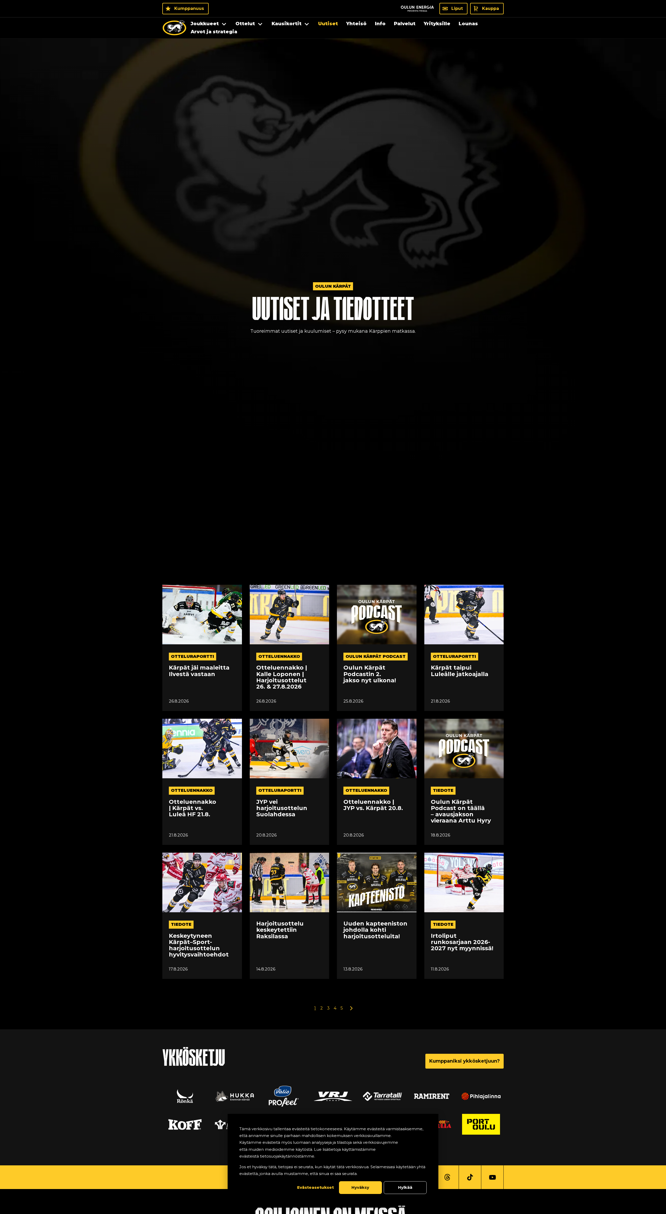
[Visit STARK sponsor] (431, 1096)
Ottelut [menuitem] (245, 24)
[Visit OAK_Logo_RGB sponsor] (184, 1124)
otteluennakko (279, 656)
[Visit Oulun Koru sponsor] (382, 1096)
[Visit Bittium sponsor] (234, 1096)
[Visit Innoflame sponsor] (333, 1096)
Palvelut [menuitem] (404, 24)
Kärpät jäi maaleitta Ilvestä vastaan (199, 671)
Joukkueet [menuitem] (205, 24)
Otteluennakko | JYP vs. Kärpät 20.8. (373, 805)
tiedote (443, 790)
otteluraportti (192, 656)
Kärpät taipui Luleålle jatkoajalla (459, 671)
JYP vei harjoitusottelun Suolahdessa (281, 808)
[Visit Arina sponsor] (184, 1096)
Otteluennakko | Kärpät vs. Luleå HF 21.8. (192, 808)
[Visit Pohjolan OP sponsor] (481, 1124)
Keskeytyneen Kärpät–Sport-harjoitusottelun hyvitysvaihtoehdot (199, 945)
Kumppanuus (189, 8)
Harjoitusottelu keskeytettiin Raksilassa (280, 930)
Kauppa (490, 8)
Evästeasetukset (315, 1187)
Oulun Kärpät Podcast (375, 656)
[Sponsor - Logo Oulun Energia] (417, 9)
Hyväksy (360, 1187)
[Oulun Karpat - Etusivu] (174, 28)
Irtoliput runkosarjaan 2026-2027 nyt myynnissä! (462, 942)
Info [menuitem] (380, 24)
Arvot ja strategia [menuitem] (214, 32)
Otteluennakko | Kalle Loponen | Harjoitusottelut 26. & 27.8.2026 (281, 677)
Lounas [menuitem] (468, 24)
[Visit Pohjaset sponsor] (481, 1096)
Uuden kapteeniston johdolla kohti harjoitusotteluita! (375, 930)
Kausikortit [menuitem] (287, 24)
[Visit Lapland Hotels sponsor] (283, 1096)
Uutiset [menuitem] (328, 24)
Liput (457, 8)
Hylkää (405, 1187)
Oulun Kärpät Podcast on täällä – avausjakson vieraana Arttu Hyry (461, 811)
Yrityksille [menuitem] (437, 24)
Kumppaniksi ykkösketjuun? (464, 1061)
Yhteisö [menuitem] (356, 24)
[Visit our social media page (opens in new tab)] (447, 1177)
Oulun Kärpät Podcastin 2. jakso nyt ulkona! (369, 674)
